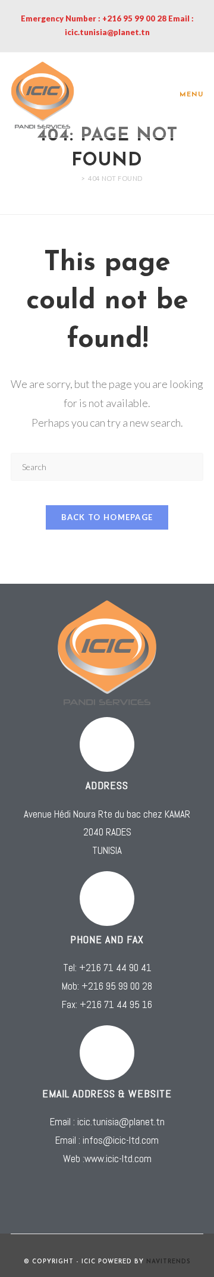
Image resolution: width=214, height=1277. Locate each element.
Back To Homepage (107, 517)
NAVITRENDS (168, 1262)
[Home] (74, 178)
